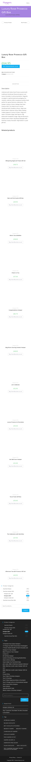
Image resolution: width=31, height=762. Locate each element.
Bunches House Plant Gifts (9, 600)
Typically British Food (8, 688)
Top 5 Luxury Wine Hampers (10, 684)
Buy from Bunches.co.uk (10, 66)
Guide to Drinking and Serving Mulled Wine (14, 658)
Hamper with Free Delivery (11, 742)
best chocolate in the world (12, 726)
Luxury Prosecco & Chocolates (15, 422)
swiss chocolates (22, 745)
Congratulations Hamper (15, 310)
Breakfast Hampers (21, 728)
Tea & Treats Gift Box (15, 497)
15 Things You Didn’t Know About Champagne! (15, 646)
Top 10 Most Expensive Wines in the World (14, 680)
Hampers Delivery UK (8, 707)
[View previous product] (3, 22)
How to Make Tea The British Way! (12, 662)
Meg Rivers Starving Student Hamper (15, 347)
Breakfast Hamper (9, 728)
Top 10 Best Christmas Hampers (11, 676)
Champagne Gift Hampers (10, 731)
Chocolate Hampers (9, 734)
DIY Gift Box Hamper (8, 656)
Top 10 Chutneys (7, 678)
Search (25, 610)
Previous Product (8, 22)
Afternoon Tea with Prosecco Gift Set (15, 571)
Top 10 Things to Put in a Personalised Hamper (15, 682)
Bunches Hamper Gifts (8, 591)
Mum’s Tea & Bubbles (15, 235)
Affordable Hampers (9, 720)
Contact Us (6, 654)
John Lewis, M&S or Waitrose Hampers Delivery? (15, 664)
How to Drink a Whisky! (9, 660)
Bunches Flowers (7, 589)
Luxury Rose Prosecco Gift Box (12, 15)
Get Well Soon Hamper (15, 459)
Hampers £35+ (10, 74)
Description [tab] (15, 84)
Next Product (24, 22)
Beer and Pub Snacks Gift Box (15, 198)
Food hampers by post (10, 737)
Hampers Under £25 (8, 598)
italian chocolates (9, 745)
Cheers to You (15, 273)
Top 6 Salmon (6, 686)
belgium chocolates (9, 723)
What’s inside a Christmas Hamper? (12, 690)
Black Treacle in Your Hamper (11, 652)
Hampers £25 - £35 (8, 593)
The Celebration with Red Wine (15, 534)
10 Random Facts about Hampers (11, 644)
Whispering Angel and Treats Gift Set (16, 161)
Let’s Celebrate (15, 385)
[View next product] (28, 22)
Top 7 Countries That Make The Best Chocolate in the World (13, 749)
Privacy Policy (6, 674)
